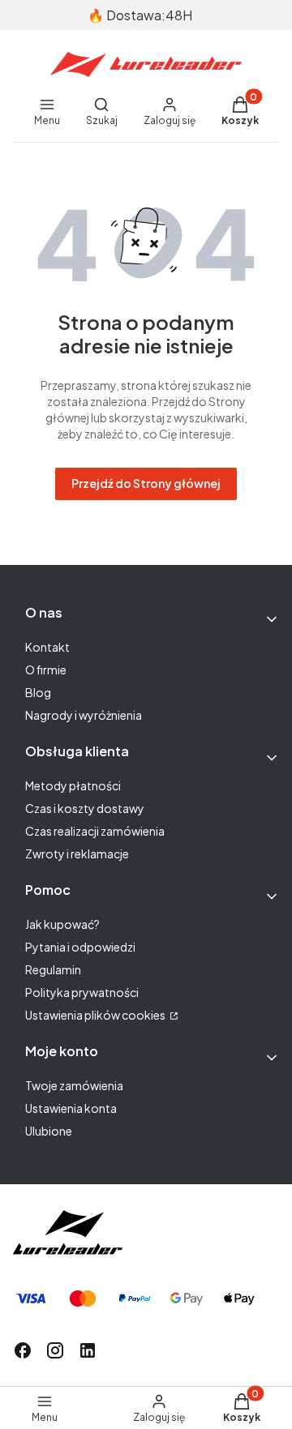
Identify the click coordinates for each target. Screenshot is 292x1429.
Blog (38, 692)
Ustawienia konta (71, 1108)
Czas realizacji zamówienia (95, 831)
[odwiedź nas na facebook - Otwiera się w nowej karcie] (22, 1350)
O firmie (46, 669)
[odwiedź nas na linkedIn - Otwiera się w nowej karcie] (87, 1350)
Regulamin (53, 969)
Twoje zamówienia (74, 1085)
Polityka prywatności (82, 992)
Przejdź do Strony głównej (146, 483)
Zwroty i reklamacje (77, 853)
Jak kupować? (62, 924)
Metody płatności (73, 785)
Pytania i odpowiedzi (80, 946)
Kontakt (47, 647)
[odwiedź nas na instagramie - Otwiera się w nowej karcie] (55, 1350)
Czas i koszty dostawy (84, 808)
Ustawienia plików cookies (96, 1015)
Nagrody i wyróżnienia (83, 715)
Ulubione (48, 1130)
